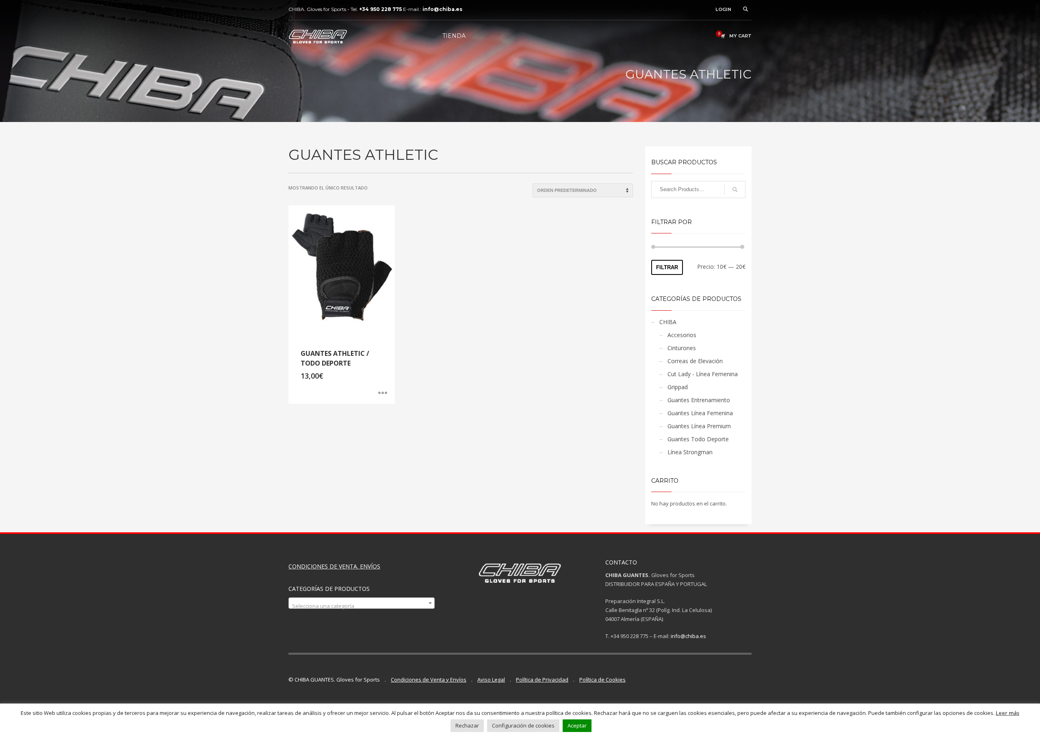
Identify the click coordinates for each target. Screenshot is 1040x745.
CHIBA (667, 322)
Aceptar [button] (577, 725)
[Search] (734, 189)
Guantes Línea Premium (699, 426)
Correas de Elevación (695, 361)
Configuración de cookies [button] (523, 725)
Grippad (677, 387)
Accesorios (681, 335)
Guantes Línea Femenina (700, 413)
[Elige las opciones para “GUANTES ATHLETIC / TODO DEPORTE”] (383, 393)
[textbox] (361, 606)
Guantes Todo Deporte (698, 439)
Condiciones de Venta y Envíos (428, 679)
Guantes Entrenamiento (698, 400)
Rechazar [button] (467, 725)
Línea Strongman (690, 452)
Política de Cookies (602, 679)
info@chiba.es (688, 636)
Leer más (1007, 713)
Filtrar (667, 267)
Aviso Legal (491, 679)
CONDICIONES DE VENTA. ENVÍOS (334, 566)
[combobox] (361, 603)
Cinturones (681, 348)
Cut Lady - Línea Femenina (702, 374)
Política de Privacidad (542, 679)
